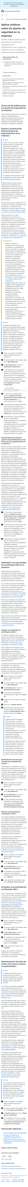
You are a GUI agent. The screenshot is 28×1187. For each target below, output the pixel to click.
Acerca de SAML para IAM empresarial (15, 1133)
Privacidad (21, 1179)
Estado (3, 1181)
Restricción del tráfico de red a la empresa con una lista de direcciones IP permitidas (15, 1140)
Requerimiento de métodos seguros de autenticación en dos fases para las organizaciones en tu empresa (13, 440)
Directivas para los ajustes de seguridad (16, 19)
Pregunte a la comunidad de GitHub (12, 1166)
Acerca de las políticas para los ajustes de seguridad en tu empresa (13, 107)
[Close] (23, 2)
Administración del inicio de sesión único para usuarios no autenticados (13, 963)
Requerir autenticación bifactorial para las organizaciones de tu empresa (11, 132)
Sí (4, 1156)
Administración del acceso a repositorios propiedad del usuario (11, 761)
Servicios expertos (15, 1181)
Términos (15, 1179)
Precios (8, 1181)
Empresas (16, 355)
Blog (23, 1181)
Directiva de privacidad (6, 1159)
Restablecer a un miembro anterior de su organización (15, 278)
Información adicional (11, 1129)
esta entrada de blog (14, 179)
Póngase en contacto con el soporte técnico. (14, 1168)
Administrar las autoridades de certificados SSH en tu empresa (13, 564)
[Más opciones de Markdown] (17, 72)
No (10, 1156)
